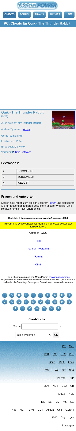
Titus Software (23, 152)
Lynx (71, 417)
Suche (17, 326)
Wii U (48, 370)
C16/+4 (69, 409)
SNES (61, 393)
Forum (24, 14)
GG (72, 401)
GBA (64, 385)
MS (65, 401)
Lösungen (68, 425)
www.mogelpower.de (59, 277)
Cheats (9, 14)
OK (56, 334)
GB (72, 385)
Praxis (39, 14)
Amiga (50, 409)
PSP (71, 377)
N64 (71, 370)
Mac (71, 346)
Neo (14, 409)
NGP (22, 409)
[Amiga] (27, 129)
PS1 (71, 354)
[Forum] (38, 256)
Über (69, 14)
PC (64, 346)
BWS (31, 409)
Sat (50, 401)
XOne (52, 362)
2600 (54, 417)
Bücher (54, 14)
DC (43, 401)
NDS (55, 385)
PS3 (55, 354)
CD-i (40, 409)
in (60, 326)
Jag (63, 417)
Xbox (71, 362)
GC (64, 370)
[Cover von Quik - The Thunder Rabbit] (62, 133)
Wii (56, 370)
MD (58, 401)
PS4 (46, 354)
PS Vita (61, 377)
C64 (59, 409)
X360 (61, 362)
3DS (46, 385)
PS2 (63, 354)
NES (71, 393)
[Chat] (38, 264)
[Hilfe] (38, 240)
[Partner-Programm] (38, 248)
